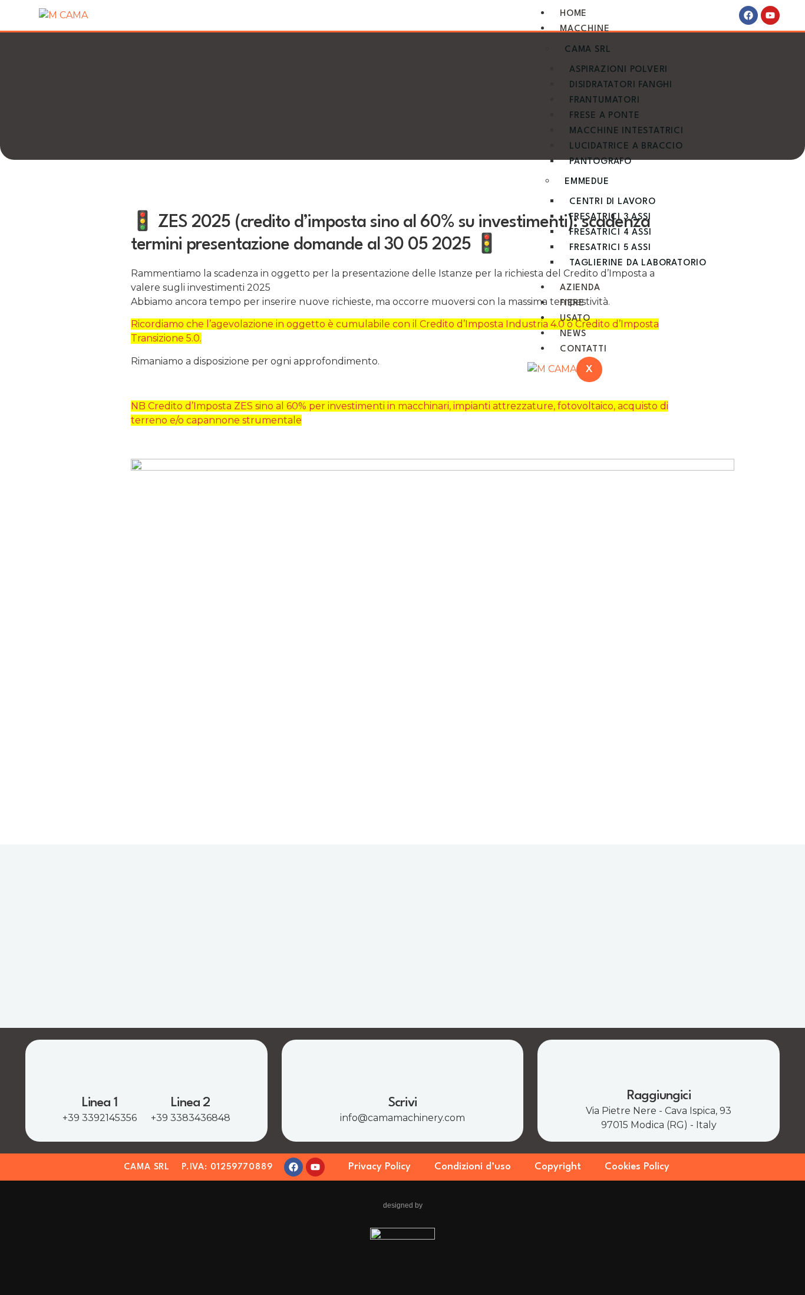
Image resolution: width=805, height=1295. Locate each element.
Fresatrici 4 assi (610, 232)
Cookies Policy (637, 1167)
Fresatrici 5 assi (610, 248)
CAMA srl (588, 49)
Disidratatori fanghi (620, 85)
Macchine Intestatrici (626, 131)
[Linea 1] (99, 1071)
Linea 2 (190, 1102)
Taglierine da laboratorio (638, 263)
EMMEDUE (587, 182)
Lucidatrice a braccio (626, 146)
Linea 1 (99, 1102)
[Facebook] (748, 15)
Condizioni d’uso (472, 1167)
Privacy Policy (379, 1167)
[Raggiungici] (659, 1064)
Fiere (572, 303)
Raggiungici (659, 1095)
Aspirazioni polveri (618, 69)
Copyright (558, 1167)
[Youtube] (770, 15)
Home (573, 13)
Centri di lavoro (612, 202)
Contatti (583, 349)
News (573, 334)
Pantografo (600, 161)
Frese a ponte (604, 115)
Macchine (584, 29)
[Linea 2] (190, 1071)
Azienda (580, 288)
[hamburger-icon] (715, 10)
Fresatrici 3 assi (610, 217)
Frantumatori (604, 100)
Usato (575, 318)
